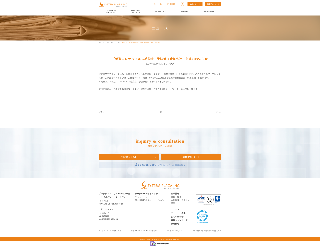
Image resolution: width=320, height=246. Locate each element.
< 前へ (101, 112)
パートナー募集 (178, 213)
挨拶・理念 (176, 197)
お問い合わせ (195, 4)
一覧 (160, 112)
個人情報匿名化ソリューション (149, 200)
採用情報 (171, 4)
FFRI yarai (104, 201)
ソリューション (106, 209)
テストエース (141, 197)
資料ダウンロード (213, 4)
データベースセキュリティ (147, 193)
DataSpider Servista (108, 219)
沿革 (173, 203)
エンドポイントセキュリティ (112, 197)
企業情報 (175, 193)
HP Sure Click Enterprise (111, 204)
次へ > (218, 112)
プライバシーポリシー (174, 231)
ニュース (158, 4)
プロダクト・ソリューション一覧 (114, 193)
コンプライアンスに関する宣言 (110, 231)
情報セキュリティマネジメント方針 (144, 231)
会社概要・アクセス (180, 200)
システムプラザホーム (105, 42)
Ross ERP (104, 213)
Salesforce (104, 216)
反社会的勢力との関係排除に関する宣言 (206, 231)
